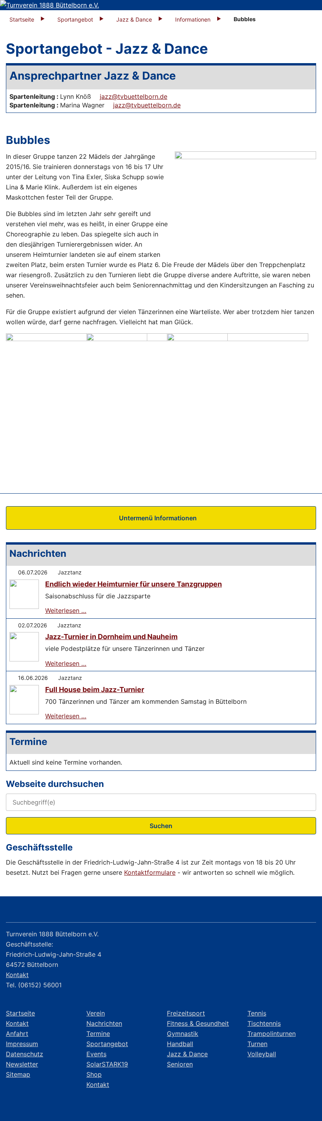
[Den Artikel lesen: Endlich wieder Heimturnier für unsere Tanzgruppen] (24, 594)
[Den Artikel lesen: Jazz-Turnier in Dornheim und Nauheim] (24, 646)
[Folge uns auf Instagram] (285, 911)
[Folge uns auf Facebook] (264, 911)
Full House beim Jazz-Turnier (94, 689)
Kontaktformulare (150, 872)
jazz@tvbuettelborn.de (133, 96)
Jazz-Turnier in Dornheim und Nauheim (111, 636)
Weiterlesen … (65, 610)
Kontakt (17, 975)
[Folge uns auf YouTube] (306, 911)
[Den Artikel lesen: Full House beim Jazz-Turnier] (24, 699)
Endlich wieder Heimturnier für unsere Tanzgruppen (133, 584)
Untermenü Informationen (158, 518)
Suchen (161, 826)
